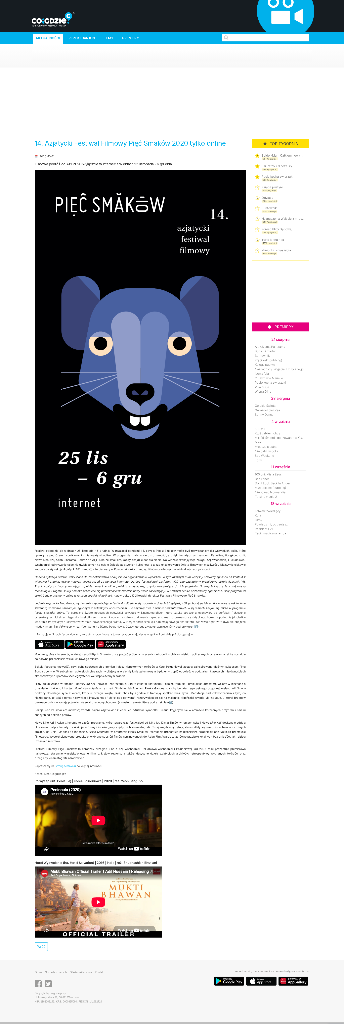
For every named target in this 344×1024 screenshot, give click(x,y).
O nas (38, 972)
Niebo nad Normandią (270, 492)
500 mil (260, 429)
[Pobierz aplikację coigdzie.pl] (80, 644)
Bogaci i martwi (265, 351)
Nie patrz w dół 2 (266, 451)
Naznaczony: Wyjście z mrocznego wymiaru (283, 218)
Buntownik (269, 208)
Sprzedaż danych (56, 972)
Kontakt (100, 972)
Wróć (41, 947)
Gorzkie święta (265, 406)
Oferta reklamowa (81, 972)
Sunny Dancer (265, 414)
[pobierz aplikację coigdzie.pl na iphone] (49, 644)
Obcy (258, 520)
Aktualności (48, 38)
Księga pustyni (272, 187)
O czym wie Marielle (269, 378)
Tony (258, 460)
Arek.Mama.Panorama (270, 347)
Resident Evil (264, 529)
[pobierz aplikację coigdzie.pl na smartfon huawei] (111, 644)
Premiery (130, 38)
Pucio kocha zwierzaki (277, 176)
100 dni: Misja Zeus (268, 474)
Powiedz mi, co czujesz (271, 524)
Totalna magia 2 (266, 497)
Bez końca (262, 479)
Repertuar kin (81, 38)
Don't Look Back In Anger (272, 483)
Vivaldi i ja (262, 387)
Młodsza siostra (266, 447)
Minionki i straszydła (276, 250)
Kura (258, 515)
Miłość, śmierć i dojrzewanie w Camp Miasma (280, 438)
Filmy (108, 38)
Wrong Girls (263, 391)
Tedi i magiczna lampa (270, 533)
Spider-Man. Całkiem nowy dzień (283, 155)
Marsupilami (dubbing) (270, 488)
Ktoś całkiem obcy (267, 433)
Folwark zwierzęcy (267, 511)
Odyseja (267, 198)
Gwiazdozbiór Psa (267, 410)
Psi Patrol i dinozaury (277, 166)
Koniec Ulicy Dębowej (277, 229)
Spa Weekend (264, 456)
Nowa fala (262, 373)
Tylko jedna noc (273, 240)
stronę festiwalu (65, 766)
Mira (258, 442)
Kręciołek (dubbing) (268, 360)
